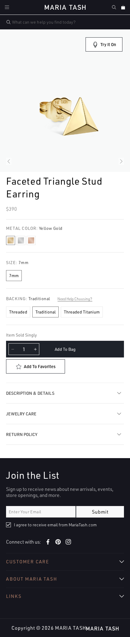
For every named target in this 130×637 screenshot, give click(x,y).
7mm (14, 275)
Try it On (108, 44)
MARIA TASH (70, 628)
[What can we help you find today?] (8, 22)
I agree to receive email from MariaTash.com (55, 524)
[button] (7, 7)
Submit (100, 512)
